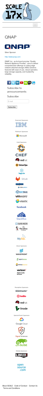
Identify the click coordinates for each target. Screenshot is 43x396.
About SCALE (7, 385)
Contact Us (33, 385)
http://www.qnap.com (13, 57)
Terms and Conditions (11, 388)
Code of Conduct (20, 385)
